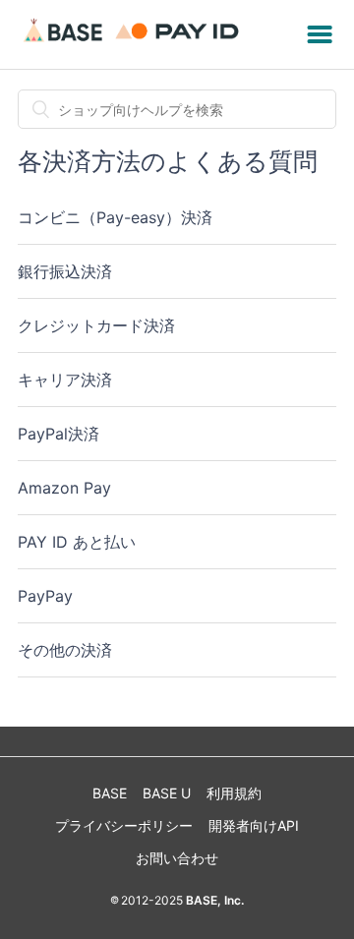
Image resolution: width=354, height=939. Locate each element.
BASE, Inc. (213, 900)
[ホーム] (134, 43)
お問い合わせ (177, 858)
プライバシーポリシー (124, 825)
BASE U (167, 793)
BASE (109, 793)
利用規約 (234, 793)
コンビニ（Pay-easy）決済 (115, 217)
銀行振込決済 (65, 271)
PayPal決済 (58, 433)
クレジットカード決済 (96, 325)
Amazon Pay (64, 488)
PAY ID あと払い (77, 542)
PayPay (45, 596)
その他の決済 (65, 650)
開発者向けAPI (253, 825)
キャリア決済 (65, 379)
